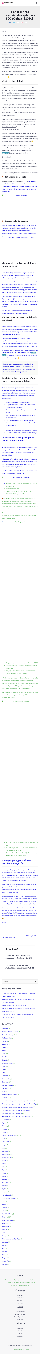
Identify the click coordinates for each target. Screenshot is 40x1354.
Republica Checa (7, 1214)
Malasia (4, 1179)
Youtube (20, 1331)
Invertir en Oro (6, 1157)
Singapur (4, 1236)
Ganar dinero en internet (9, 1135)
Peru (3, 1201)
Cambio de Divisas (7, 1063)
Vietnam (4, 1264)
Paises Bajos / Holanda (9, 1198)
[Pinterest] (22, 22)
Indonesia (5, 1151)
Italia (3, 1167)
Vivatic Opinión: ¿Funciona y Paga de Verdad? (15, 1005)
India (3, 1148)
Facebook (20, 1328)
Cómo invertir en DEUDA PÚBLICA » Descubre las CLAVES (19, 966)
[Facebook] (10, 22)
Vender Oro (5, 1261)
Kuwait (4, 1176)
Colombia (5, 1075)
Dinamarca (5, 1082)
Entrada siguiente (31, 936)
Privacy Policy (20, 1312)
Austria (4, 1047)
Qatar (4, 1211)
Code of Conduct (20, 1319)
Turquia (4, 1258)
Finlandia (4, 1129)
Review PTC (5, 1226)
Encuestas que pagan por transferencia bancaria (16, 1116)
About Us (20, 1295)
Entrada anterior (9, 937)
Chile (3, 1069)
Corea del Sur (6, 1079)
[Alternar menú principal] (37, 3)
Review (4, 1217)
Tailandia (4, 1251)
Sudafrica (5, 1242)
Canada (4, 1066)
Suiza (3, 1248)
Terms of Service (20, 1314)
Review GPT (5, 1223)
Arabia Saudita (6, 1038)
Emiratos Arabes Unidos (9, 1094)
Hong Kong (5, 1141)
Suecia (4, 1245)
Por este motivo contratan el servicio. (13, 296)
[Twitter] (14, 22)
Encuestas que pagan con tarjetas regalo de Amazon (17, 1101)
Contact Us (20, 1298)
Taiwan (4, 1254)
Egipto (4, 1091)
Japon (3, 1170)
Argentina (5, 1041)
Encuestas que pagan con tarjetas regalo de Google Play (19, 1104)
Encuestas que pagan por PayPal (12, 1113)
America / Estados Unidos (10, 1032)
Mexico (4, 1185)
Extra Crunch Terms (20, 1317)
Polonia (4, 1204)
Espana (4, 1123)
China (3, 1072)
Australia (5, 1044)
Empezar (4, 1097)
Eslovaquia (5, 1119)
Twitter (20, 1333)
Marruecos (5, 1182)
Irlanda (4, 1160)
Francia (4, 1132)
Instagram (20, 1336)
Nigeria (4, 1188)
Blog (3, 1053)
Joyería (4, 1173)
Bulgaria (4, 1060)
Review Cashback (7, 1220)
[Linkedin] (26, 22)
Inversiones (5, 1154)
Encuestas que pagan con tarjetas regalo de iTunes (17, 1107)
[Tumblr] (30, 22)
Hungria (4, 1145)
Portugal (4, 1207)
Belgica (4, 1050)
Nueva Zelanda (6, 1195)
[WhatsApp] (18, 22)
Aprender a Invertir (8, 1035)
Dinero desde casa (7, 1085)
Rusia (3, 1233)
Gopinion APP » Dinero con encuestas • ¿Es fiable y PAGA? (18, 956)
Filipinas (4, 1126)
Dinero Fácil (5, 1088)
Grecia (4, 1138)
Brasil (3, 1057)
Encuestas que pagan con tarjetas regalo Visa (15, 1110)
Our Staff (20, 1300)
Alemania (5, 1028)
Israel (3, 1163)
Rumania (4, 1229)
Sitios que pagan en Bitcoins (10, 1239)
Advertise (20, 1303)
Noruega (4, 1192)
